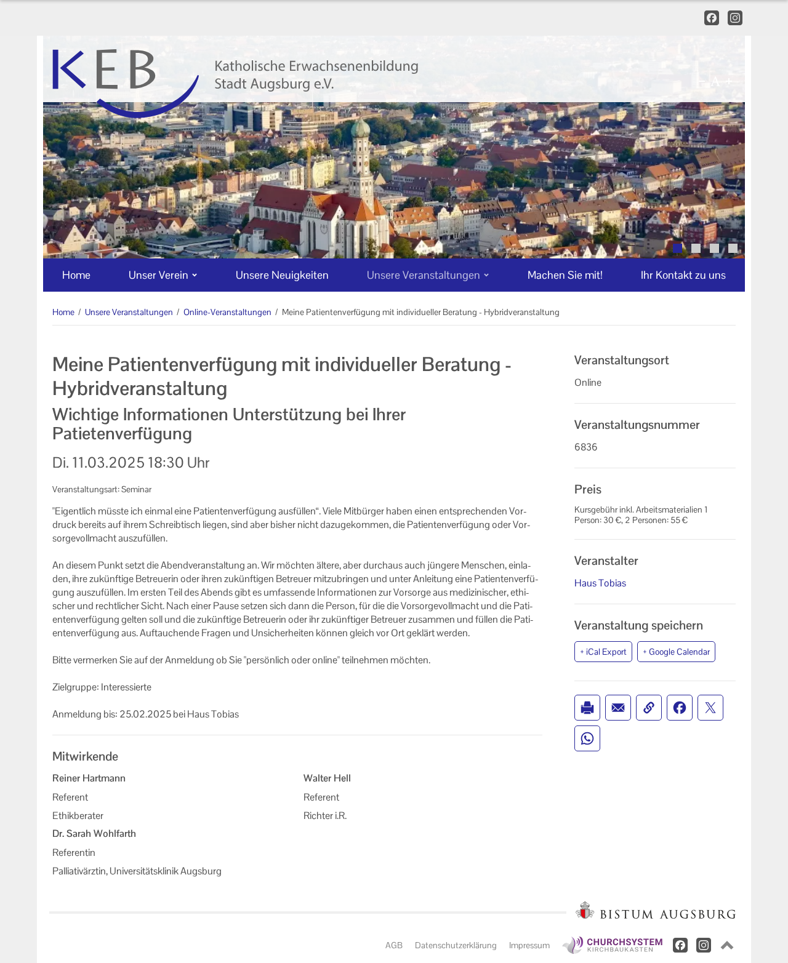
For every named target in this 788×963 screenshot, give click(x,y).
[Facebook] (711, 17)
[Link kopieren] (649, 708)
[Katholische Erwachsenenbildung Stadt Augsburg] (281, 83)
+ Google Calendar (676, 651)
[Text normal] (715, 81)
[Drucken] (587, 708)
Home (63, 312)
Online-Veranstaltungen (227, 312)
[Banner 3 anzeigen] (714, 248)
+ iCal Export (603, 651)
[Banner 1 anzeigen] (677, 248)
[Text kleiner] (702, 81)
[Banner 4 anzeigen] (733, 248)
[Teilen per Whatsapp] (587, 738)
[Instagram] (735, 17)
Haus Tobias (600, 583)
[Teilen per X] (710, 708)
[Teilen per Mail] (618, 708)
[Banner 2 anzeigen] (696, 248)
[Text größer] (729, 81)
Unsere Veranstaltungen (129, 312)
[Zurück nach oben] (727, 945)
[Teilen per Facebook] (680, 708)
